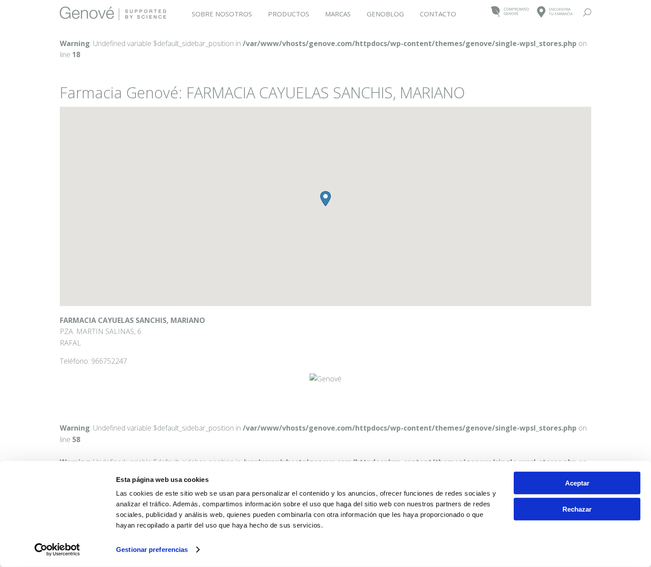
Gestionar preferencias (152, 549)
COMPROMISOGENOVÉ (510, 12)
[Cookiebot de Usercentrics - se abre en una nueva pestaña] (57, 549)
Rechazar (577, 509)
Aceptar (577, 483)
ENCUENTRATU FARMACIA (555, 12)
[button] (325, 198)
